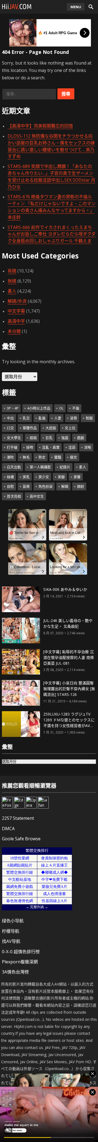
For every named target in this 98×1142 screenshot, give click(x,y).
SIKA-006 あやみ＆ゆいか (65, 589)
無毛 (26, 457)
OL (61, 408)
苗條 (26, 486)
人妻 (57, 417)
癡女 (73, 457)
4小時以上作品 (38, 408)
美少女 (43, 476)
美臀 (77, 476)
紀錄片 (65, 466)
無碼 (12, 281)
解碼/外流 (17, 301)
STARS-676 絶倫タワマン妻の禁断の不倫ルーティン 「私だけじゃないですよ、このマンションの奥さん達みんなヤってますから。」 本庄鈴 (52, 207)
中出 (10, 417)
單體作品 (30, 427)
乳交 (26, 417)
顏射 (80, 486)
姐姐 (33, 437)
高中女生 (37, 496)
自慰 (10, 486)
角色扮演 (45, 486)
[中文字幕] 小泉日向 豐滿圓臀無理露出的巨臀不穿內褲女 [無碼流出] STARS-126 (69, 688)
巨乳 (49, 437)
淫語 (71, 447)
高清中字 (16, 321)
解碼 (64, 486)
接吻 (29, 447)
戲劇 (80, 437)
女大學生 (14, 437)
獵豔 (57, 457)
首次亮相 (14, 496)
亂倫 (41, 417)
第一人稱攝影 (40, 466)
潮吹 (10, 457)
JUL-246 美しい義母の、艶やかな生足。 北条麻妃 (68, 623)
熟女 (41, 457)
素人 (12, 291)
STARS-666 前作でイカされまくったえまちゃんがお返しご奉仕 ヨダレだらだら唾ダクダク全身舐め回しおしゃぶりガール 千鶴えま (52, 234)
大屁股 (50, 427)
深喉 (87, 447)
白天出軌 (14, 466)
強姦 (64, 437)
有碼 (12, 271)
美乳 (26, 476)
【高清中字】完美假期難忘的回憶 (40, 126)
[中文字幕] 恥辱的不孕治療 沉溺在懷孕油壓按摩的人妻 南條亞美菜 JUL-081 (68, 657)
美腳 (61, 476)
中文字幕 (16, 311)
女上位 (70, 427)
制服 (89, 417)
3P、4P (13, 408)
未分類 (14, 331)
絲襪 (10, 476)
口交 (10, 427)
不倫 (75, 408)
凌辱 (73, 417)
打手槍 (12, 447)
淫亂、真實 (51, 447)
